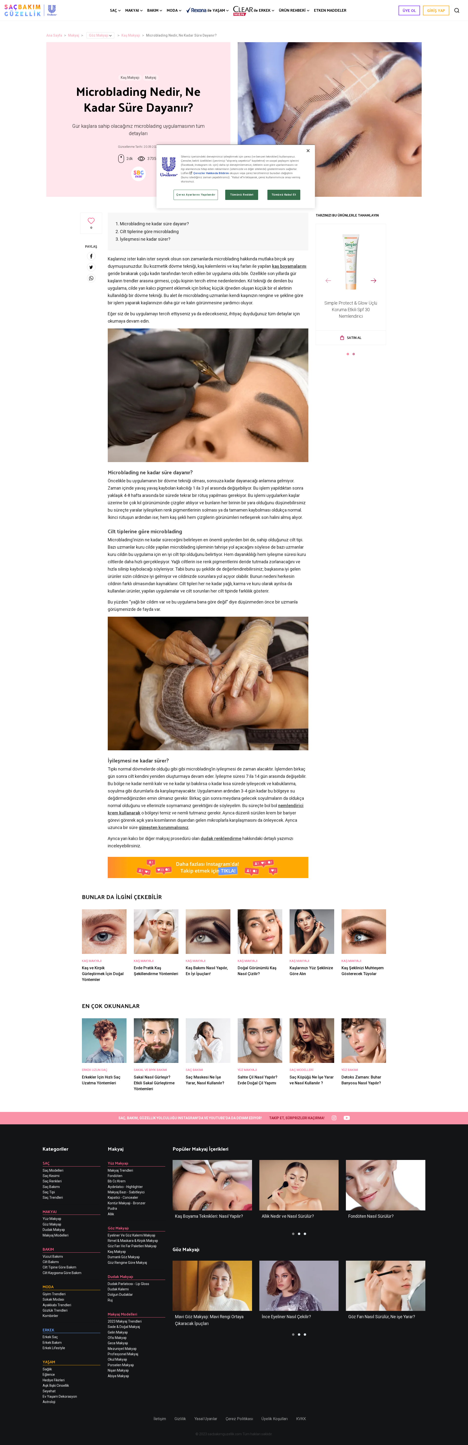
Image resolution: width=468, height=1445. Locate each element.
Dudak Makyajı (54, 1230)
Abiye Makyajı (118, 1376)
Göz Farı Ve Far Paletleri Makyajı (132, 1246)
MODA (172, 10)
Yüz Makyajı (52, 1219)
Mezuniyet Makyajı (122, 1349)
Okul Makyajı (117, 1359)
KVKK (301, 1418)
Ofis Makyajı (117, 1338)
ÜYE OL (409, 10)
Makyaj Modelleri (55, 1235)
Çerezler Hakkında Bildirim (211, 173)
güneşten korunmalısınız (163, 827)
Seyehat (49, 1391)
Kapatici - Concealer (123, 1197)
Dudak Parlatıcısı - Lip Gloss (128, 1284)
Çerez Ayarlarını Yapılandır (195, 194)
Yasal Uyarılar (206, 1418)
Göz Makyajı (98, 35)
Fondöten (115, 1176)
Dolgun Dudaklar (120, 1295)
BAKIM (152, 10)
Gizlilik (180, 1418)
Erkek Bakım (52, 1343)
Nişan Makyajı (118, 1370)
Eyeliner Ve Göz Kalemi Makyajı (131, 1235)
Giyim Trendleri (54, 1294)
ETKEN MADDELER (330, 10)
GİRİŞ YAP (436, 10)
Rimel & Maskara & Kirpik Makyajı (133, 1241)
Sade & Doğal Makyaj (124, 1327)
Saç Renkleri (52, 1181)
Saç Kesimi (51, 1176)
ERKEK (262, 10)
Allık (111, 1214)
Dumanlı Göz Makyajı (124, 1257)
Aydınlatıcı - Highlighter (125, 1187)
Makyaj (73, 35)
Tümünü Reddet (241, 194)
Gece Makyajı (118, 1343)
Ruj (110, 1300)
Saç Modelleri (53, 1170)
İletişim (160, 1418)
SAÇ (113, 10)
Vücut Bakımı (53, 1256)
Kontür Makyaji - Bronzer (127, 1203)
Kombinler (50, 1316)
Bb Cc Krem (117, 1181)
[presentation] (328, 280)
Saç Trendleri (53, 1197)
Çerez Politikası (239, 1418)
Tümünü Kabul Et (284, 194)
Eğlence (49, 1374)
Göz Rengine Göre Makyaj (127, 1263)
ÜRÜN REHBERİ (292, 10)
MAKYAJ (132, 10)
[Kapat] (308, 150)
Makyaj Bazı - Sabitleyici (126, 1192)
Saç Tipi (49, 1192)
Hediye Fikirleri (54, 1380)
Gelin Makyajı (118, 1332)
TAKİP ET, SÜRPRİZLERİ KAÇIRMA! (296, 1118)
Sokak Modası (53, 1299)
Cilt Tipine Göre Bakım (59, 1267)
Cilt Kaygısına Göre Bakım (62, 1273)
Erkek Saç (50, 1337)
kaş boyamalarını (289, 266)
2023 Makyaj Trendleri (125, 1321)
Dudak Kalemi (118, 1289)
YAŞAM (216, 10)
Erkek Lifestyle (54, 1348)
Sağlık (47, 1369)
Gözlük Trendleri (55, 1310)
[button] (348, 354)
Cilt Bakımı (51, 1262)
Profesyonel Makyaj (123, 1354)
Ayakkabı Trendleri (57, 1305)
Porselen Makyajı (121, 1365)
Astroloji (49, 1402)
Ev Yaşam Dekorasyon (60, 1396)
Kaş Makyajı (130, 35)
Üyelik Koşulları (275, 1418)
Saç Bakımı (51, 1187)
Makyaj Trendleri (120, 1170)
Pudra (112, 1208)
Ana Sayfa (54, 35)
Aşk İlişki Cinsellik (56, 1385)
